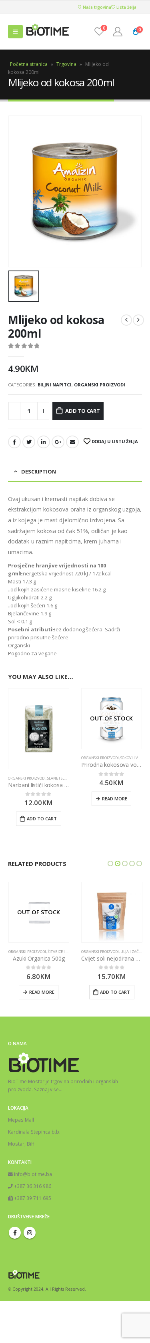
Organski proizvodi (99, 385)
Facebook (14, 442)
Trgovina (66, 64)
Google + (58, 442)
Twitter (28, 442)
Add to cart (82, 410)
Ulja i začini (132, 951)
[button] (110, 863)
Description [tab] (38, 471)
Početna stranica (29, 64)
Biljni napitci (55, 385)
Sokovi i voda (132, 757)
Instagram (30, 1233)
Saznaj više (46, 1089)
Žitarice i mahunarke (68, 951)
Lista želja (125, 7)
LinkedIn (43, 442)
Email (72, 442)
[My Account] (117, 31)
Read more (114, 799)
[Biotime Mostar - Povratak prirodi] (48, 31)
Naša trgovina (96, 7)
